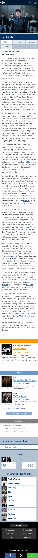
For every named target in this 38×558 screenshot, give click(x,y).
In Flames (13, 258)
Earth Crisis (8, 37)
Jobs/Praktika (28, 534)
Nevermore (19, 227)
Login (35, 2)
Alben (31, 42)
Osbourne (26, 201)
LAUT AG (24, 550)
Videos (6, 46)
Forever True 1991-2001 (11, 408)
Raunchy (21, 314)
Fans (8, 465)
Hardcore (15, 89)
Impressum (10, 530)
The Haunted (13, 314)
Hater (23, 465)
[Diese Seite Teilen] (10, 555)
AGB (10, 538)
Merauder (5, 285)
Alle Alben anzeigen (19, 413)
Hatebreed (25, 282)
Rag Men (29, 285)
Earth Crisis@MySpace (13, 425)
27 (4, 363)
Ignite (16, 160)
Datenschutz (27, 530)
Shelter (29, 162)
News (19, 42)
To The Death (25, 316)
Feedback (28, 538)
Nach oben (19, 525)
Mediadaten (10, 534)
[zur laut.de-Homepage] (2, 2)
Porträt (6, 42)
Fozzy (32, 227)
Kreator (26, 227)
